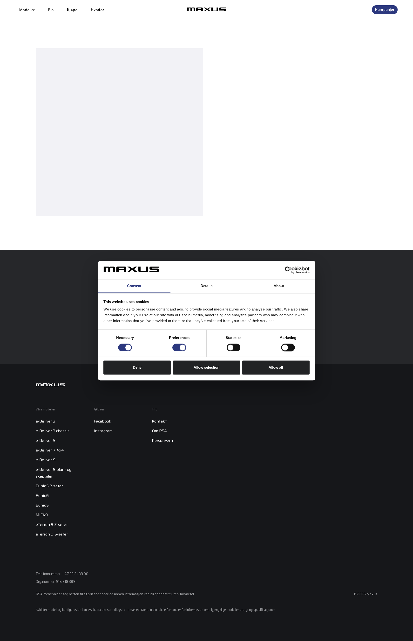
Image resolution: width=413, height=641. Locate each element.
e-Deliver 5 (45, 440)
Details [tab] (206, 286)
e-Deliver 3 (45, 421)
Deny (137, 368)
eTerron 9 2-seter (52, 524)
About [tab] (279, 286)
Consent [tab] (134, 286)
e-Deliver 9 (45, 460)
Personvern (162, 440)
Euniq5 (42, 505)
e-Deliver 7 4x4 (50, 450)
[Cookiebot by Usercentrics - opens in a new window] (288, 270)
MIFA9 (42, 515)
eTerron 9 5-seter (52, 534)
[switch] (179, 347)
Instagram (103, 431)
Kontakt (159, 421)
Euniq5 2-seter (49, 486)
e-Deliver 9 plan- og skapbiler (53, 472)
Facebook (102, 421)
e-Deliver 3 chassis (52, 431)
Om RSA (159, 431)
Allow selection (206, 368)
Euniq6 (42, 496)
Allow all (276, 368)
